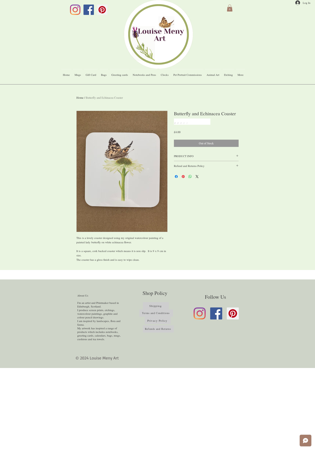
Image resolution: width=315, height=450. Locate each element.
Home (79, 97)
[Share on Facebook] (176, 176)
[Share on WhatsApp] (190, 176)
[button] (230, 8)
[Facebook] (88, 10)
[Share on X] (197, 176)
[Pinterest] (102, 10)
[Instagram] (75, 10)
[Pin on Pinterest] (183, 176)
